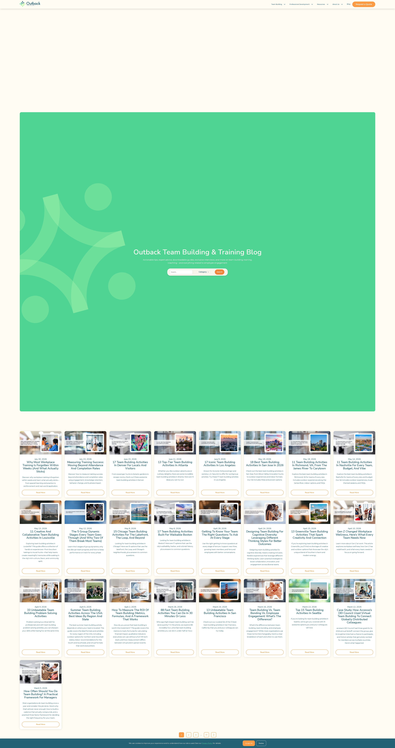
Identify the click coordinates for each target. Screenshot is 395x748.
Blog (348, 4)
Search (219, 272)
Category (203, 272)
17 (206, 735)
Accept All (248, 743)
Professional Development (299, 4)
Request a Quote (364, 4)
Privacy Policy (207, 743)
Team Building (276, 4)
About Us (335, 4)
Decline (261, 743)
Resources (321, 4)
